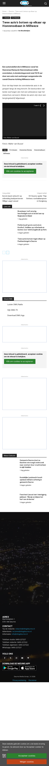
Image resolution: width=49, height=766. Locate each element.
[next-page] (7, 252)
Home (4, 11)
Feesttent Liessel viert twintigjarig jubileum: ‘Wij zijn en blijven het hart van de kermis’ (33, 497)
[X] (17, 185)
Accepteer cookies (26, 755)
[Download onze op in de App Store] (28, 670)
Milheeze (6, 153)
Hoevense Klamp (26, 150)
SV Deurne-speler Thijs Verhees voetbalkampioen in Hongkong (36, 198)
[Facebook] (12, 185)
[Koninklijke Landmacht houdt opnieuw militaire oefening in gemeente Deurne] (10, 483)
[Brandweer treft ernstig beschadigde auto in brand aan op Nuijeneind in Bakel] (9, 215)
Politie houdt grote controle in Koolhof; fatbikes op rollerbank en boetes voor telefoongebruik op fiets (32, 227)
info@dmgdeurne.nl (20, 634)
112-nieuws (13, 150)
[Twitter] (10, 658)
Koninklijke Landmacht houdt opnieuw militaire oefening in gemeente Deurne (31, 479)
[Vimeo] (28, 658)
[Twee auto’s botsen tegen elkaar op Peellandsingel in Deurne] (9, 243)
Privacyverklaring (19, 680)
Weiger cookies (27, 761)
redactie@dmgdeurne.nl (25, 629)
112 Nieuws (15, 18)
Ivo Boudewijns (24, 31)
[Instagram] (16, 658)
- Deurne (11, 11)
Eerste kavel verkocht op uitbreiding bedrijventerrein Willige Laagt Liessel (12, 198)
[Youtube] (22, 658)
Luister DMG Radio (15, 304)
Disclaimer (33, 680)
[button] (24, 277)
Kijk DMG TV (12, 310)
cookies (23, 744)
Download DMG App (15, 315)
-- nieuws (6, 18)
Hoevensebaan (39, 150)
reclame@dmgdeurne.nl (22, 631)
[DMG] (28, 3)
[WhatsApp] (23, 185)
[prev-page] (3, 252)
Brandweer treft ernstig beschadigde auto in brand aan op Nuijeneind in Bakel (31, 213)
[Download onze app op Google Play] (11, 670)
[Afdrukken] (28, 185)
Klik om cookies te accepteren (20, 171)
